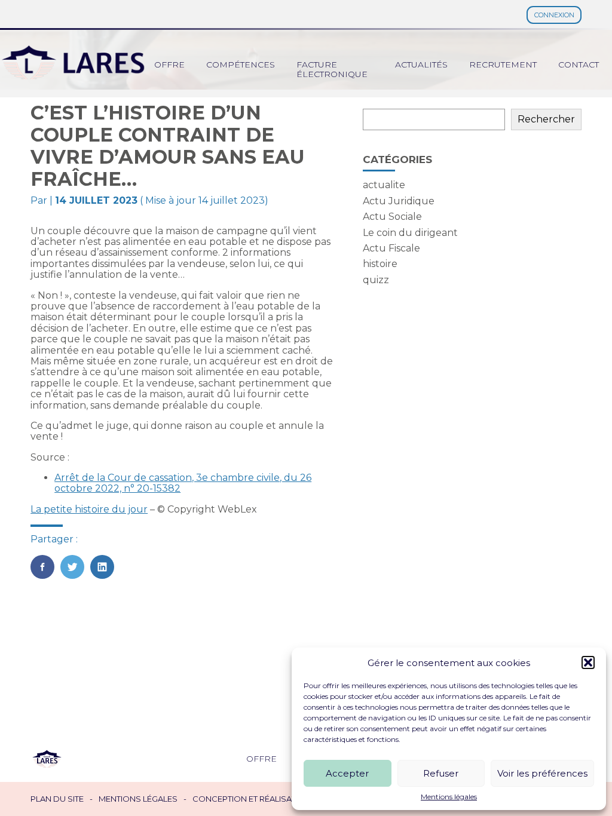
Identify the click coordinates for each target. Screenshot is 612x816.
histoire (380, 263)
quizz (376, 280)
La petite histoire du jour (89, 509)
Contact (578, 64)
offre (169, 64)
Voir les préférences (542, 773)
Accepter (347, 773)
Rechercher (546, 119)
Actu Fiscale (391, 248)
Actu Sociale (392, 216)
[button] (588, 662)
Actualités (421, 64)
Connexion (554, 15)
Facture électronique (332, 69)
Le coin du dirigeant (410, 232)
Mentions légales (449, 797)
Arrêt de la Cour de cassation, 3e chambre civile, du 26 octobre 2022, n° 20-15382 (182, 483)
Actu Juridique (398, 201)
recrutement (503, 64)
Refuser (440, 773)
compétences (240, 64)
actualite (384, 185)
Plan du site (57, 798)
